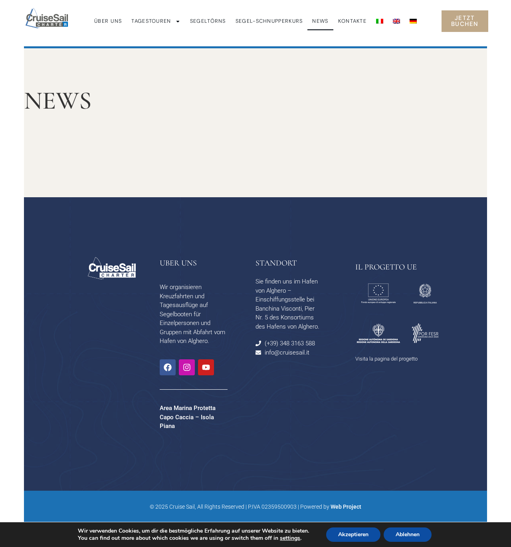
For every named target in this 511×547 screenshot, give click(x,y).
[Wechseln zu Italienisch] (379, 21)
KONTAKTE (352, 21)
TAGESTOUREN (151, 21)
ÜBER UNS (108, 21)
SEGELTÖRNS (208, 21)
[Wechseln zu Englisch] (396, 21)
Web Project (346, 506)
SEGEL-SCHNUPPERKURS (269, 21)
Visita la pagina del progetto (386, 359)
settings (290, 538)
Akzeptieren (353, 534)
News (320, 21)
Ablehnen (408, 534)
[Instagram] (187, 367)
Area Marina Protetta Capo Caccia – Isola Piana (188, 417)
